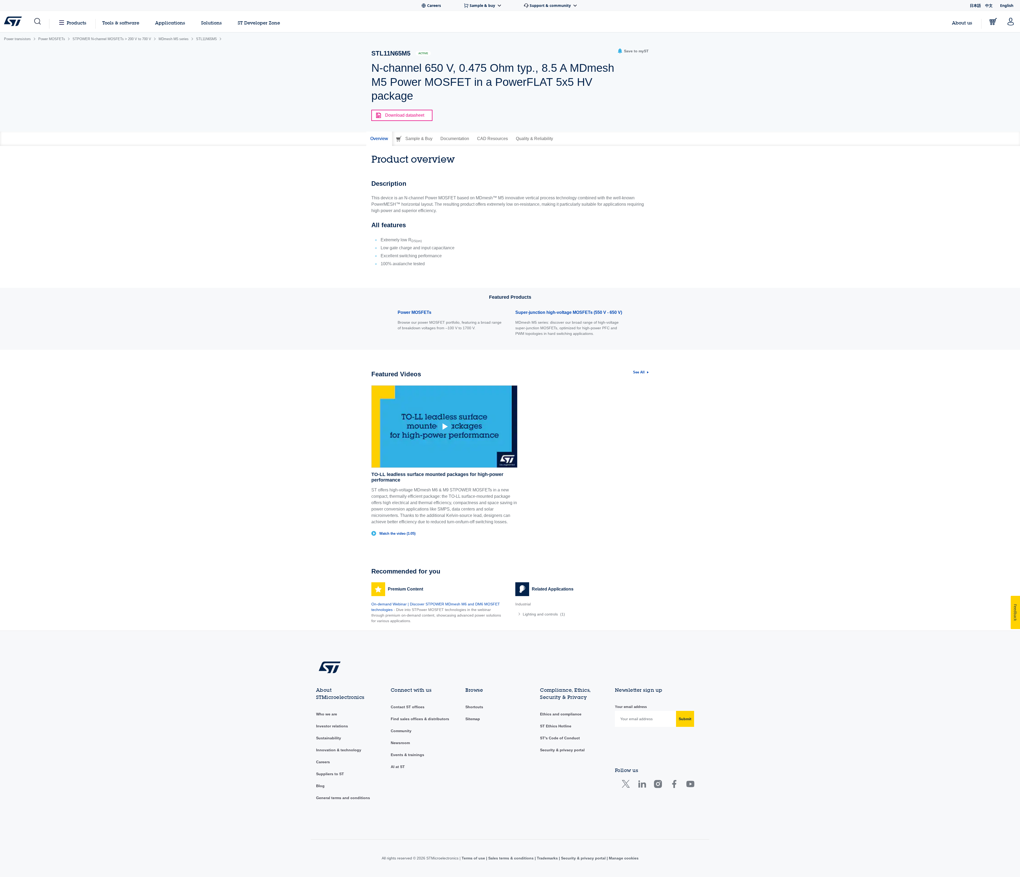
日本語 (975, 5)
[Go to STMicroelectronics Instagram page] (658, 785)
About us (962, 23)
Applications (170, 23)
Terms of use (474, 858)
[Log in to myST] (1011, 21)
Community (401, 731)
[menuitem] (582, 614)
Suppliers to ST (330, 774)
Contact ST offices (407, 707)
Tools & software (120, 23)
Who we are (326, 714)
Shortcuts (474, 707)
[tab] (379, 139)
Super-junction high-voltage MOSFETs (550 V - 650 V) (568, 312)
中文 (989, 5)
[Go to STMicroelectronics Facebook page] (674, 785)
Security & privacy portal (562, 750)
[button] (37, 21)
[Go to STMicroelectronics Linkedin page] (642, 785)
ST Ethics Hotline (555, 726)
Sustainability (328, 738)
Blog (320, 786)
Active (423, 53)
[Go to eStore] (993, 21)
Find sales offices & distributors (420, 719)
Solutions (211, 23)
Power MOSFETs (414, 312)
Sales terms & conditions (511, 858)
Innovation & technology (338, 750)
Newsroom (400, 743)
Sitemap (472, 719)
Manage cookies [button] (623, 858)
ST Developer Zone (259, 23)
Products (76, 23)
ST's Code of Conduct (560, 738)
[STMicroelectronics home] (14, 21)
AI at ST (398, 767)
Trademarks (547, 858)
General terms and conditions (343, 798)
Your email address (631, 707)
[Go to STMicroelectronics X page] (627, 785)
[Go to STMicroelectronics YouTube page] (690, 785)
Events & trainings (407, 755)
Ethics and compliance (560, 714)
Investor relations (332, 726)
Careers (323, 762)
